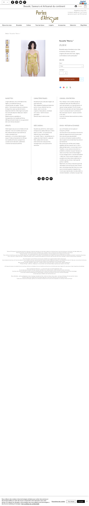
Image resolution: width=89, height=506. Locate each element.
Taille (60, 63)
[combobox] (71, 66)
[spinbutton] (63, 73)
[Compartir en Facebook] (60, 87)
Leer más (61, 60)
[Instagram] (16, 2)
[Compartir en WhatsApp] (67, 87)
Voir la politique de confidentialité (30, 504)
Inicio (7, 34)
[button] (85, 6)
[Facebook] (12, 2)
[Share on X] (70, 87)
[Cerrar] (87, 501)
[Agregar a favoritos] (82, 79)
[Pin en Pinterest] (64, 87)
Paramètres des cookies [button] (58, 501)
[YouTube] (20, 2)
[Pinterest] (24, 2)
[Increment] (66, 73)
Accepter (80, 501)
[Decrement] (61, 73)
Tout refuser (71, 501)
